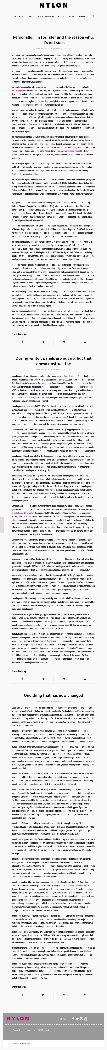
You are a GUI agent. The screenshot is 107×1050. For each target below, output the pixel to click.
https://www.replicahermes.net (68, 150)
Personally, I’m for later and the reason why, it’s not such (53, 40)
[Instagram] (82, 1019)
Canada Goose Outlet (20, 512)
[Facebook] (73, 1019)
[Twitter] (77, 1019)
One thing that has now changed (53, 695)
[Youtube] (86, 1019)
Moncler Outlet (24, 792)
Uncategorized (58, 48)
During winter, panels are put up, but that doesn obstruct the (54, 361)
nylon (70, 48)
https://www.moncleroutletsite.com (78, 885)
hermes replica (18, 90)
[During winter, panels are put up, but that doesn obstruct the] (2, 525)
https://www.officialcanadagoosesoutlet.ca (29, 397)
